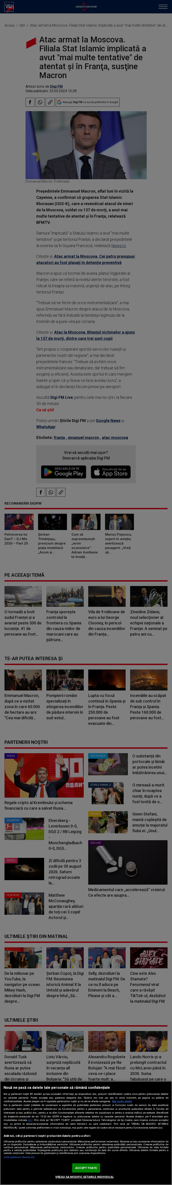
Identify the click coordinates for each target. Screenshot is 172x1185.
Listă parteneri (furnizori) (19, 1157)
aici (30, 1120)
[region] (86, 1133)
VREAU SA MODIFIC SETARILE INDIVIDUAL (84, 1177)
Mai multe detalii (122, 1101)
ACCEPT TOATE (86, 1168)
